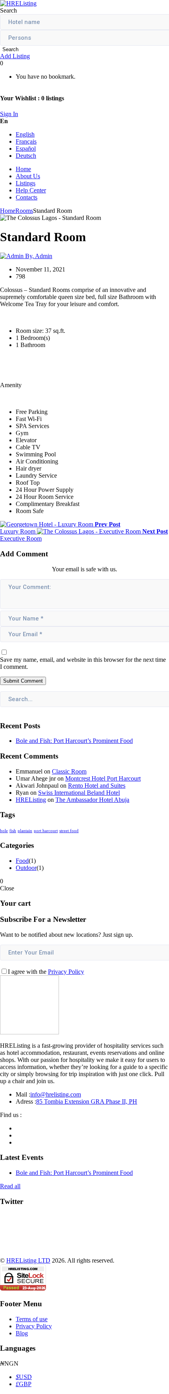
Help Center (31, 190)
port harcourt (46, 831)
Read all (10, 1186)
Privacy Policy (66, 971)
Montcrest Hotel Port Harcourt (103, 778)
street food (69, 831)
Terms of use (32, 1319)
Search (10, 49)
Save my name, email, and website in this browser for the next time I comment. (83, 663)
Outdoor (26, 867)
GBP (23, 1384)
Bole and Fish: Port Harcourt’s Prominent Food (74, 740)
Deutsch (26, 155)
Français (26, 141)
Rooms (24, 210)
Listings (25, 183)
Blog (22, 1333)
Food (22, 860)
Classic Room (69, 771)
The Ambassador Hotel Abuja (92, 799)
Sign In (9, 114)
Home (23, 169)
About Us (28, 176)
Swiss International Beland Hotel (79, 792)
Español (26, 148)
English (25, 134)
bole (4, 831)
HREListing (31, 799)
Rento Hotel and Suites (96, 785)
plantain (25, 831)
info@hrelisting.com (55, 1094)
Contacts (26, 197)
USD (24, 1377)
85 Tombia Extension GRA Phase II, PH (86, 1101)
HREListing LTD (28, 1260)
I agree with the (46, 971)
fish (12, 831)
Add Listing (15, 56)
